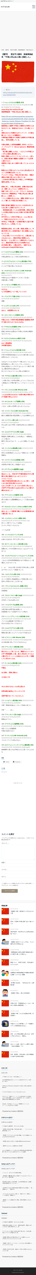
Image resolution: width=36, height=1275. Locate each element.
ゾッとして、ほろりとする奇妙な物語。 (12, 1172)
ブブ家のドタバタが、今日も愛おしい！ (12, 1076)
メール (4, 869)
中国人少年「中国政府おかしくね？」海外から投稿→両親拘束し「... (22, 1004)
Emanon (21, 1272)
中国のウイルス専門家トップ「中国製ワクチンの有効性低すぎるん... (22, 1024)
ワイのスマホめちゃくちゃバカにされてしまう (14, 1092)
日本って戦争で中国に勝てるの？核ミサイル (22, 922)
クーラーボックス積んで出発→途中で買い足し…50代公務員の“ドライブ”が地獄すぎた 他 (16, 1232)
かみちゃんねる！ (7, 1122)
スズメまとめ (5, 7)
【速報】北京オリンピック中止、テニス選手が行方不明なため (22, 943)
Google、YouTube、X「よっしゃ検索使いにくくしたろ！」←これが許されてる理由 (15, 1104)
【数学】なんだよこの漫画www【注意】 (12, 1145)
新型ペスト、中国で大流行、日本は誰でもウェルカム (22, 963)
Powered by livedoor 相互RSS (12, 1111)
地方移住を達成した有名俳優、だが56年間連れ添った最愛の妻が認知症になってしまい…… (16, 1182)
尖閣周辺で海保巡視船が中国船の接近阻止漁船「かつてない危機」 (22, 973)
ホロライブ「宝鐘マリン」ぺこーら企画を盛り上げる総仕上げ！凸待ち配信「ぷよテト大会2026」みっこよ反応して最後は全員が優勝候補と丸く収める (17, 1098)
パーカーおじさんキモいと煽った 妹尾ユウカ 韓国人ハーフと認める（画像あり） (16, 1194)
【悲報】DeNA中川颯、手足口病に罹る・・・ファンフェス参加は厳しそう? (17, 1130)
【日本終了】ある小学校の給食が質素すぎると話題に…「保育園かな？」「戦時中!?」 (17, 1188)
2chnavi (4, 1218)
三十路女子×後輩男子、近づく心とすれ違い (13, 1126)
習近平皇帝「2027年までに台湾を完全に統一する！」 (22, 932)
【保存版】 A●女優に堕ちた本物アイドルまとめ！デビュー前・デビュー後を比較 (17, 1176)
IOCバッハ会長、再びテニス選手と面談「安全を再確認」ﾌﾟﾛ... (21, 1045)
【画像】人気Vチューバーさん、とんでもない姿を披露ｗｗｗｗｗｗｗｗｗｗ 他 (17, 1244)
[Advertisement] (18, 30)
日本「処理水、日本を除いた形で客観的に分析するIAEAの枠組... (22, 1055)
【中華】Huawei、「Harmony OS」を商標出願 (22, 984)
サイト (3, 877)
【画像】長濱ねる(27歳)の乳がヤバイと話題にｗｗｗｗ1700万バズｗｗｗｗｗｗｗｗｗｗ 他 (16, 1237)
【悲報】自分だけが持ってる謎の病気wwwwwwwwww (16, 1141)
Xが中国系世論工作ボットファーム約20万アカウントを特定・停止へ (16, 1080)
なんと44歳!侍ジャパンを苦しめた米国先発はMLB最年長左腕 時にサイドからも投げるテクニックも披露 (17, 1151)
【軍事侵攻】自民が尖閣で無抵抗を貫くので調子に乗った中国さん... (22, 953)
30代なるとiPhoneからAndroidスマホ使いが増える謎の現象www (16, 1086)
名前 (3, 862)
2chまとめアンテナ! (8, 1168)
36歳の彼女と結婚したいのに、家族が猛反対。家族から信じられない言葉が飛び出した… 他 (16, 1226)
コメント (5, 843)
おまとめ (4, 1073)
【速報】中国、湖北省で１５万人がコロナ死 (22, 912)
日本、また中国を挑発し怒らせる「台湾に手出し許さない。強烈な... (22, 1035)
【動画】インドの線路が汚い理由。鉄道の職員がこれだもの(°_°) (16, 1200)
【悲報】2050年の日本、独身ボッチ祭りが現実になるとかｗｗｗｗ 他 (17, 1250)
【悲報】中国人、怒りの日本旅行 (20, 993)
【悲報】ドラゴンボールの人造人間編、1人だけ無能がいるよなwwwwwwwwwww (17, 1136)
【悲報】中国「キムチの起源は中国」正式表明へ (22, 1014)
